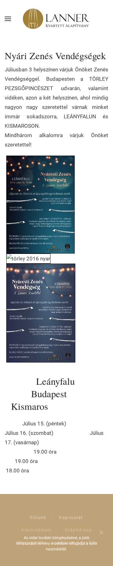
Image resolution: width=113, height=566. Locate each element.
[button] (8, 19)
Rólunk (38, 517)
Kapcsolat (71, 517)
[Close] (101, 532)
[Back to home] (56, 19)
